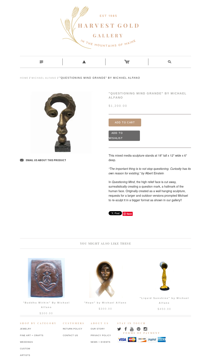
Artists (25, 355)
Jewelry (25, 329)
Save (129, 213)
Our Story (98, 329)
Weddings (26, 342)
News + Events (100, 342)
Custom (25, 348)
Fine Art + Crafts (31, 335)
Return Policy (72, 329)
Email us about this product (43, 160)
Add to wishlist (116, 136)
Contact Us (70, 335)
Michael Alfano (44, 78)
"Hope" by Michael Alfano (105, 302)
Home (24, 78)
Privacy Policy (101, 335)
